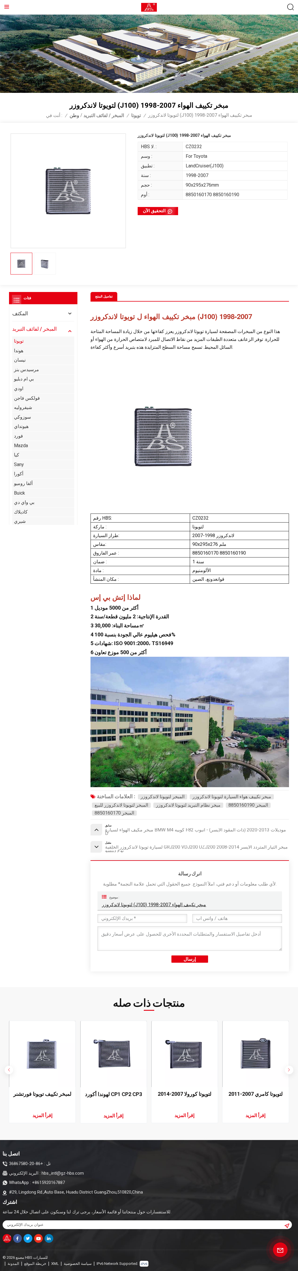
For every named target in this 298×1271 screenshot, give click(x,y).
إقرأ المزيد (42, 1115)
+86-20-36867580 (26, 1163)
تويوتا (136, 115)
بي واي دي (24, 502)
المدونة (13, 1263)
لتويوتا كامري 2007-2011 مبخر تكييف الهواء (255, 1094)
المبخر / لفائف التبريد (104, 115)
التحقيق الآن (154, 210)
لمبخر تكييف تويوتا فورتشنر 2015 (42, 1094)
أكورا (18, 474)
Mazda (21, 445)
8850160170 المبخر (114, 813)
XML (55, 1263)
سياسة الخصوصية (78, 1263)
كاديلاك (21, 512)
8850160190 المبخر (248, 805)
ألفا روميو (23, 483)
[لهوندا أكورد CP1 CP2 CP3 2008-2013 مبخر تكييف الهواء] (113, 1054)
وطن (74, 115)
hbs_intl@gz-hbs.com (63, 1173)
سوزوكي (22, 417)
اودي (18, 388)
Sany (19, 464)
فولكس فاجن (27, 398)
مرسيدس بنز (26, 369)
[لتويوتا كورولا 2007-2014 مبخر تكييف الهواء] (184, 1054)
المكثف (20, 313)
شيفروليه (23, 407)
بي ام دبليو (24, 379)
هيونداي (21, 426)
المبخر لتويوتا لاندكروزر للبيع (121, 805)
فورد (18, 436)
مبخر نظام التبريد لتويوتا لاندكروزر (188, 805)
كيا (16, 455)
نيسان (20, 360)
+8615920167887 (48, 1182)
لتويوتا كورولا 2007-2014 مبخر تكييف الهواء (184, 1094)
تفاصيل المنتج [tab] (104, 296)
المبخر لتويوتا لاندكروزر (163, 796)
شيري (20, 521)
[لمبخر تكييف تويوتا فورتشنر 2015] (42, 1054)
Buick (19, 493)
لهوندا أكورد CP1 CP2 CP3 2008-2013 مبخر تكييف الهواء (113, 1094)
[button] (289, 1070)
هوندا (18, 350)
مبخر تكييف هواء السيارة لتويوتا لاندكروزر (231, 796)
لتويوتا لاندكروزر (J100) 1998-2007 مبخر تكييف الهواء (154, 904)
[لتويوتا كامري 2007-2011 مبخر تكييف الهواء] (255, 1054)
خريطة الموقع (35, 1263)
